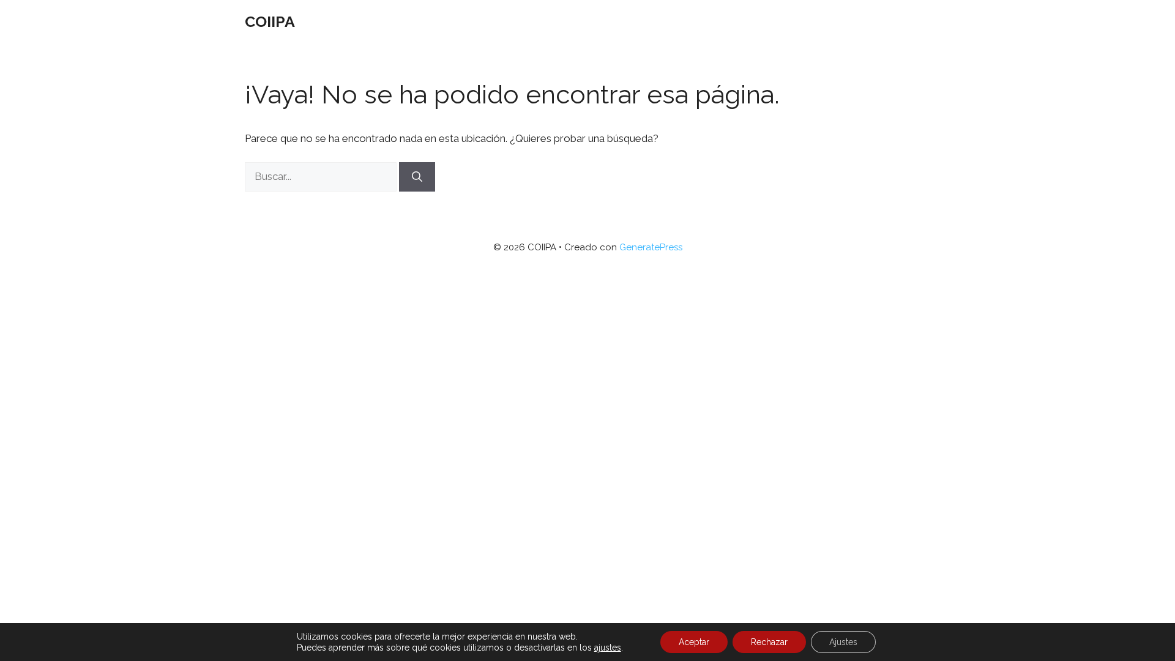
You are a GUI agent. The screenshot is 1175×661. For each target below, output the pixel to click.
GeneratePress (650, 247)
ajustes (607, 647)
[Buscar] (417, 177)
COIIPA (270, 21)
